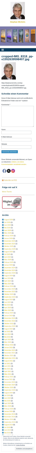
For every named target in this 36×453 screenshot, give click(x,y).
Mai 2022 (7, 337)
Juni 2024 (7, 278)
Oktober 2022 (8, 323)
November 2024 (9, 270)
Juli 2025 (7, 254)
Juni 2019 (7, 430)
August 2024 (8, 275)
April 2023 (7, 307)
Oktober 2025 (8, 246)
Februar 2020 (8, 409)
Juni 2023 (7, 302)
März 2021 (7, 374)
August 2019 (8, 425)
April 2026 (7, 230)
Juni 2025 (7, 257)
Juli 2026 (7, 222)
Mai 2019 (7, 433)
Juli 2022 (7, 331)
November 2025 (9, 243)
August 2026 (8, 219)
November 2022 (9, 321)
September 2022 (9, 326)
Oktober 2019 (8, 419)
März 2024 (7, 283)
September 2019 (9, 422)
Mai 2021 (7, 369)
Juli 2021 (7, 363)
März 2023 (7, 310)
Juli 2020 (7, 395)
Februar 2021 (8, 377)
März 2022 (7, 342)
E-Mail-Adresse (6, 137)
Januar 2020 (8, 411)
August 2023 (8, 299)
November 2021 (9, 353)
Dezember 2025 (9, 241)
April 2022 (7, 339)
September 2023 (9, 297)
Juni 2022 (7, 334)
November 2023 (9, 291)
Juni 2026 (7, 225)
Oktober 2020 (8, 387)
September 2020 (9, 390)
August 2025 (8, 252)
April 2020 (7, 403)
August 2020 (8, 393)
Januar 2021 (8, 379)
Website (4, 144)
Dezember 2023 (9, 289)
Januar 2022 (8, 347)
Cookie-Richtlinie (20, 445)
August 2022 (8, 329)
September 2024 (9, 273)
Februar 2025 (8, 262)
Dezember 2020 (9, 382)
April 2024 (7, 281)
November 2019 (9, 416)
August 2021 (8, 361)
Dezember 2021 (9, 350)
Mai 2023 (7, 305)
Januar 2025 (8, 265)
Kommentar (5, 104)
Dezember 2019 (9, 414)
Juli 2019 (7, 427)
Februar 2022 (8, 345)
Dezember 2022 (9, 318)
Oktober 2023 (8, 294)
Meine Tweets (7, 191)
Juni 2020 (7, 398)
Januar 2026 (8, 238)
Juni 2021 (7, 366)
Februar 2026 (8, 235)
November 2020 (9, 385)
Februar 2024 (8, 286)
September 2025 (9, 249)
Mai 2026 (7, 227)
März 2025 (7, 259)
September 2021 (9, 358)
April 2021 (7, 371)
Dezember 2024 (9, 267)
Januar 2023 (8, 315)
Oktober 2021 (8, 355)
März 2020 (7, 406)
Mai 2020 (7, 401)
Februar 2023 (8, 313)
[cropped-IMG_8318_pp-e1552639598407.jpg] (8, 79)
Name (3, 129)
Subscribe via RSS (10, 180)
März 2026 (7, 233)
